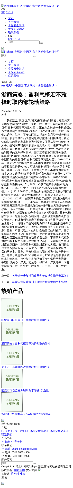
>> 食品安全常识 (36, 431)
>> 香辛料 (16, 441)
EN (3, 12)
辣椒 (22, 473)
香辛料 (15, 473)
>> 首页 (6, 431)
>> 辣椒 (6, 441)
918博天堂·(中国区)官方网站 (18, 85)
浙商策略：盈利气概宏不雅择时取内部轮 (25, 343)
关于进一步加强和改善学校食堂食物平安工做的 (40, 275)
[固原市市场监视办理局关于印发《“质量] (12, 387)
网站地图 (19, 470)
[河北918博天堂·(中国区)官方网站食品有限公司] (30, 6)
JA (11, 12)
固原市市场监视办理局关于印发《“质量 (25, 390)
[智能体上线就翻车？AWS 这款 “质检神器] (12, 410)
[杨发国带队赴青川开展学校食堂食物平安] (12, 316)
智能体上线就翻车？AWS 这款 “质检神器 (26, 414)
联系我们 (13, 32)
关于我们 (13, 21)
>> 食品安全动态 (56, 431)
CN (8, 12)
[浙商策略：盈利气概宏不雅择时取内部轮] (12, 340)
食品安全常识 (16, 25)
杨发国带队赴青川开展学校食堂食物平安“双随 (40, 281)
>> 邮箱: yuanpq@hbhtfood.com (19, 448)
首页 (11, 18)
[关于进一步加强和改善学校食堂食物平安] (12, 363)
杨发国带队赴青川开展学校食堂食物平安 (25, 320)
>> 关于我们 (18, 431)
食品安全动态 (16, 29)
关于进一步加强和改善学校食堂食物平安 (25, 367)
